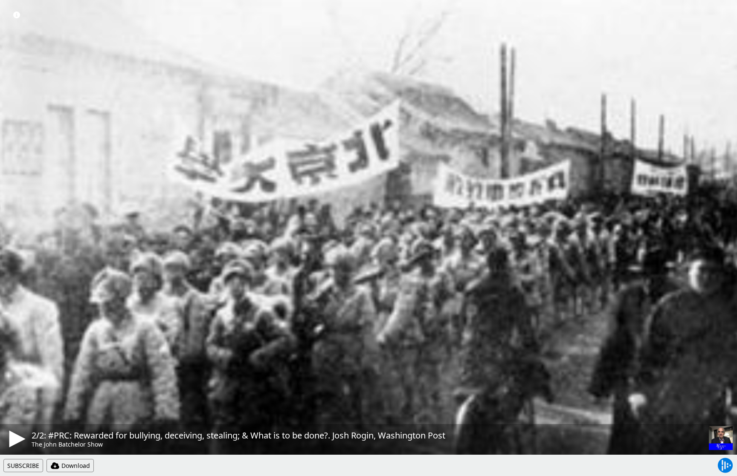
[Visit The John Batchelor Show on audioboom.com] (721, 438)
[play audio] (16, 439)
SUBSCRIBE (23, 466)
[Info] (16, 15)
